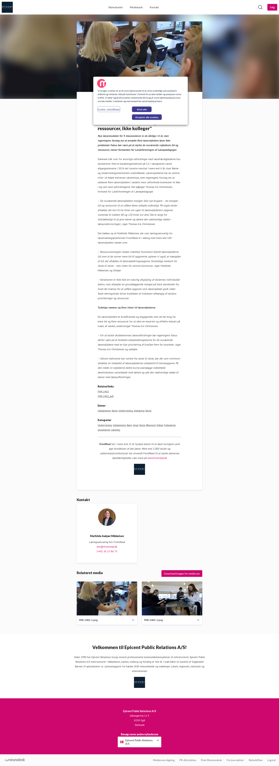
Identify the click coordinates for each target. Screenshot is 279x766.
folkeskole (170, 425)
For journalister (235, 760)
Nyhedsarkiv (115, 7)
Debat (160, 425)
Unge (135, 425)
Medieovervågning (164, 760)
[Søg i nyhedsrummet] (260, 7)
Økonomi (151, 425)
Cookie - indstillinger (109, 109)
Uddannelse (104, 410)
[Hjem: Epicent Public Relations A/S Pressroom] (7, 7)
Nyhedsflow (256, 760)
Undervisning (105, 425)
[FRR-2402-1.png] (107, 598)
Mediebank (136, 7)
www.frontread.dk (157, 458)
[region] (140, 101)
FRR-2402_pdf (106, 396)
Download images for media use (182, 573)
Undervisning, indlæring (131, 410)
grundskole (104, 429)
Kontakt (154, 7)
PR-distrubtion (187, 760)
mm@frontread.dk (107, 546)
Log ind (271, 760)
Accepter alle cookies (146, 117)
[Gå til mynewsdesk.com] (15, 760)
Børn (129, 425)
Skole (115, 410)
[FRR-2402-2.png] (172, 598)
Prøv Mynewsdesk (211, 760)
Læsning (115, 429)
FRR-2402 (103, 391)
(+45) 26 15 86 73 (107, 551)
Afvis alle (142, 109)
